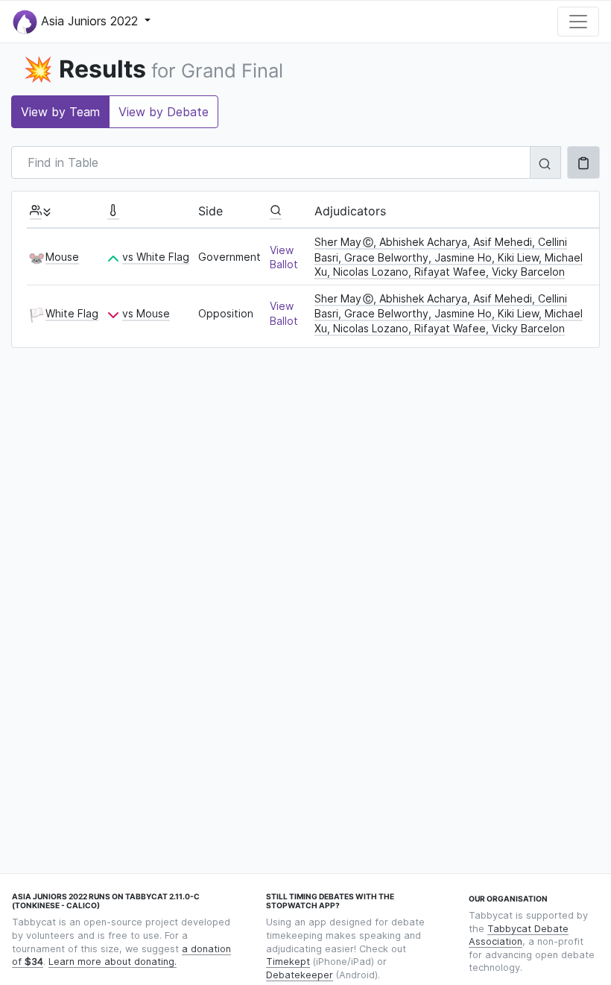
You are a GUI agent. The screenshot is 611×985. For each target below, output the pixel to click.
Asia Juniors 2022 (89, 20)
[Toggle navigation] (578, 22)
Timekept (288, 961)
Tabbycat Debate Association (519, 935)
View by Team (60, 111)
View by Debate (163, 111)
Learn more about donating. (112, 961)
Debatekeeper (299, 975)
